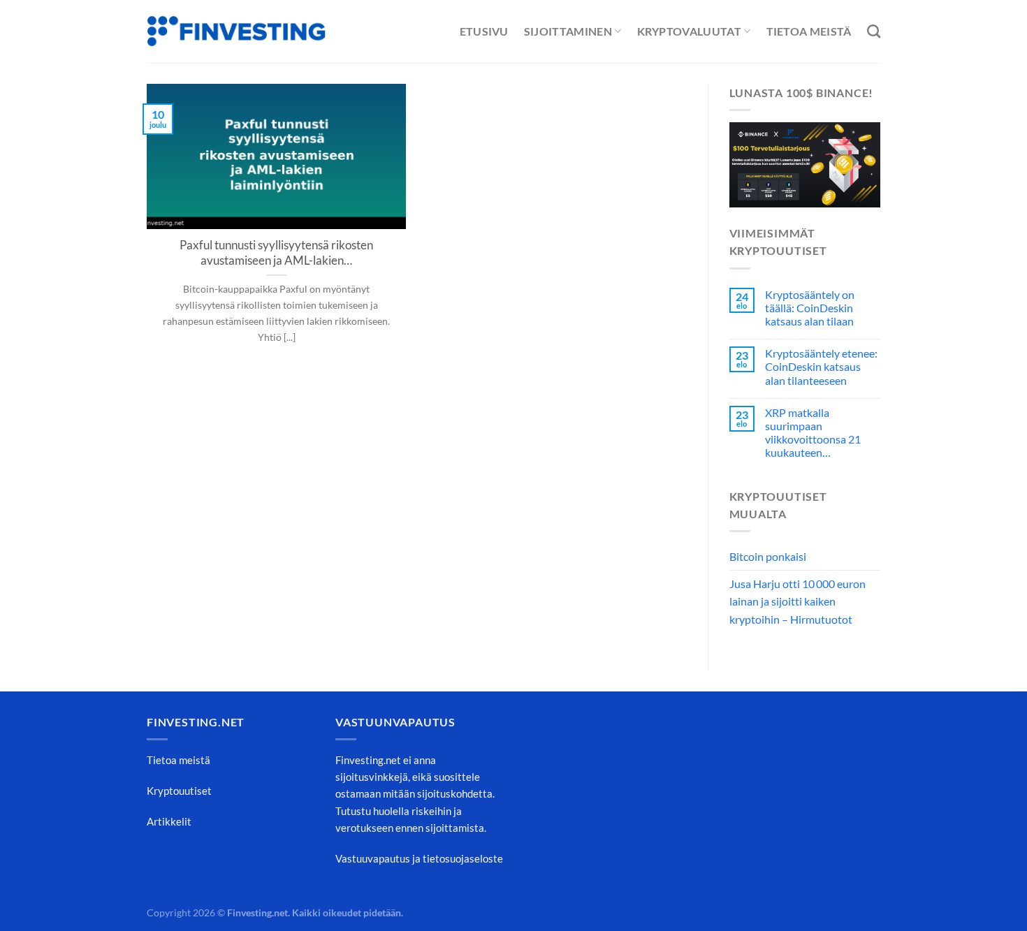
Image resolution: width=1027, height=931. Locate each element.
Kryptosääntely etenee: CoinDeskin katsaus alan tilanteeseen (821, 366)
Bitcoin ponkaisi (767, 556)
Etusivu (484, 31)
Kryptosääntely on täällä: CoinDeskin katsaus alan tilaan (809, 308)
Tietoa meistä (809, 31)
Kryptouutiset (179, 790)
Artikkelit (169, 821)
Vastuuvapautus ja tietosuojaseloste (419, 858)
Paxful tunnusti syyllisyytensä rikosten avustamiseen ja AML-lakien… (276, 252)
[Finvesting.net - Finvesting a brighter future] (236, 31)
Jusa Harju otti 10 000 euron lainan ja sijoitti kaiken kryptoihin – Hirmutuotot (797, 601)
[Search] (873, 31)
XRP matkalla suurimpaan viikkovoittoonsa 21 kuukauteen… (813, 433)
